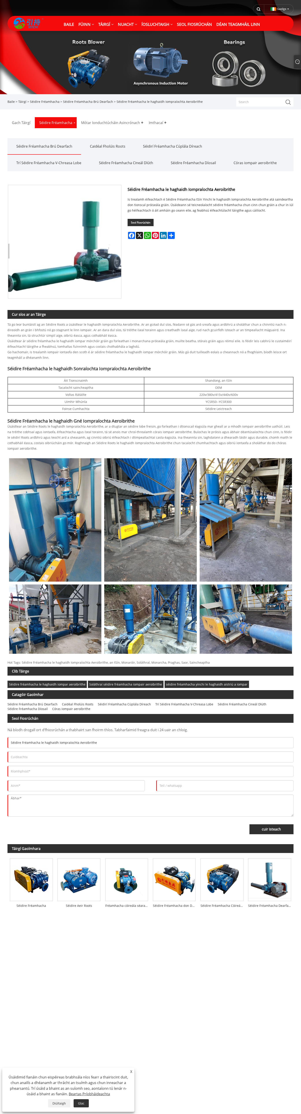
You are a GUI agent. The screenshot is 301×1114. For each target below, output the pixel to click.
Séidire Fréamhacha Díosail (193, 162)
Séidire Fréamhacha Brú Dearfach (88, 102)
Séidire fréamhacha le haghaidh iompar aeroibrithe (47, 684)
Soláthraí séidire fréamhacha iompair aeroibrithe (125, 684)
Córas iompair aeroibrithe (255, 162)
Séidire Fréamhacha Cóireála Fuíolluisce (223, 906)
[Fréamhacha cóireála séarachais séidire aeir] (126, 878)
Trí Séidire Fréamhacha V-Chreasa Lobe (48, 162)
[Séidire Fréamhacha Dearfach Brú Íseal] (269, 878)
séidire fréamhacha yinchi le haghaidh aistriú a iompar (206, 684)
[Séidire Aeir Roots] (79, 878)
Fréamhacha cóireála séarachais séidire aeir (127, 906)
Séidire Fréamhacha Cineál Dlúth (126, 162)
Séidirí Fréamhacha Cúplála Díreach (172, 146)
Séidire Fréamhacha (44, 102)
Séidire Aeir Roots (79, 906)
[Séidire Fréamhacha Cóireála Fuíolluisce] (222, 878)
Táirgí (22, 102)
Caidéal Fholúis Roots (107, 146)
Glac (81, 1103)
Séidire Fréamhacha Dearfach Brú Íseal (270, 906)
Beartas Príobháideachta (89, 1093)
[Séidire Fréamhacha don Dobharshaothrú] (174, 878)
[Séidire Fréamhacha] (31, 878)
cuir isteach (271, 829)
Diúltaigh (59, 1103)
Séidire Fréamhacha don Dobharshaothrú (175, 906)
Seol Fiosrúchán (140, 222)
